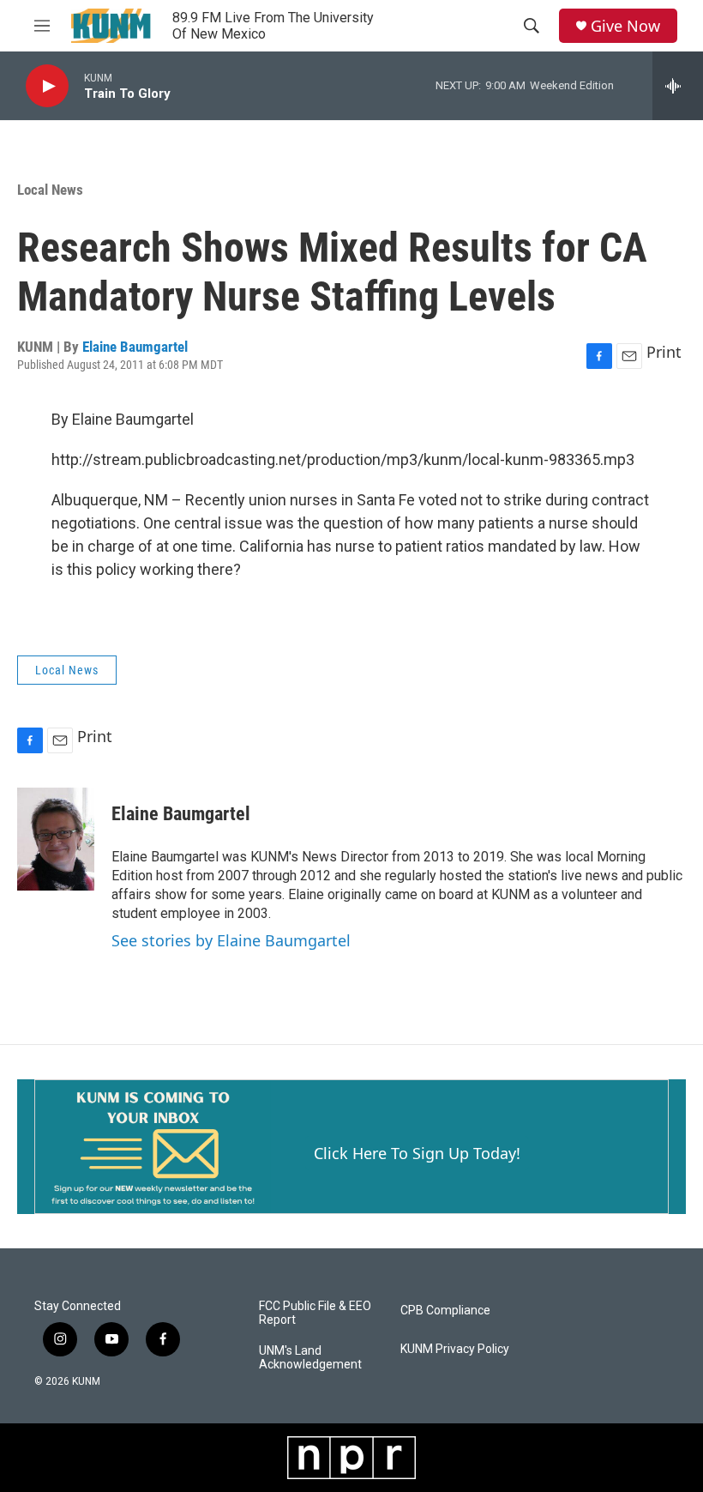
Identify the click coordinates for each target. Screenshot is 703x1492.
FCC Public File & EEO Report (315, 1313)
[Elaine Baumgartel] (55, 839)
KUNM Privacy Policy (454, 1349)
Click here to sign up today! (417, 1153)
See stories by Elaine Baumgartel (231, 940)
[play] (47, 86)
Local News (50, 189)
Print (664, 351)
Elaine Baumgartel (135, 346)
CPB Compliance (445, 1310)
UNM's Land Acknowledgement (310, 1357)
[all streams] (677, 85)
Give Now (625, 26)
